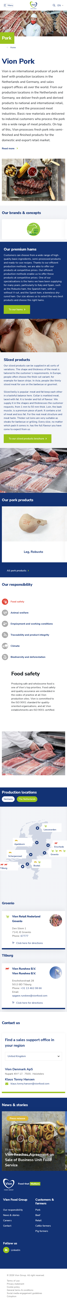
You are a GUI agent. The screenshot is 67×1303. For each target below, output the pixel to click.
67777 (24, 936)
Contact (7, 1225)
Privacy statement (15, 1283)
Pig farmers (41, 1231)
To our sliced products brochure (26, 438)
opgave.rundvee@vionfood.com (29, 995)
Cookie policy (13, 1287)
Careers (7, 1220)
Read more (8, 148)
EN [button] (59, 5)
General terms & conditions (20, 1290)
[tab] (33, 601)
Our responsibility (13, 1209)
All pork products (16, 570)
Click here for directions (29, 943)
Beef (37, 1215)
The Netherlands (27, 799)
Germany (8, 799)
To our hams (16, 309)
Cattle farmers (43, 1225)
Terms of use (13, 1280)
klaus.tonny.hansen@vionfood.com (30, 1083)
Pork (37, 1209)
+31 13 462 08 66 (31, 988)
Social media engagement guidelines (24, 1293)
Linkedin (15, 1250)
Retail (38, 1220)
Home (13, 47)
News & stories (11, 1215)
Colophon (11, 1296)
